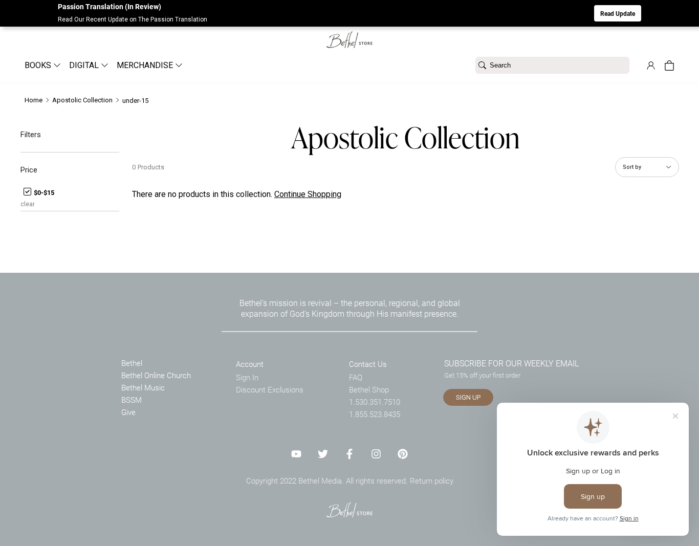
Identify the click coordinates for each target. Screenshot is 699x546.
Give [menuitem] (128, 412)
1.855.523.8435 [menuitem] (374, 414)
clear (27, 204)
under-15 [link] (135, 100)
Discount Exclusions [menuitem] (269, 389)
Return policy (431, 480)
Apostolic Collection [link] (82, 100)
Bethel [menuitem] (131, 363)
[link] (349, 33)
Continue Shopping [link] (307, 194)
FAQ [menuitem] (355, 377)
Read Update (617, 13)
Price (28, 169)
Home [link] (33, 100)
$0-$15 (43, 192)
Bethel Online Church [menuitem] (156, 375)
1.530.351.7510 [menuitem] (374, 402)
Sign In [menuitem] (247, 377)
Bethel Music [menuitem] (143, 387)
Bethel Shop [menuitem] (369, 389)
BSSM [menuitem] (131, 400)
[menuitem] (38, 65)
